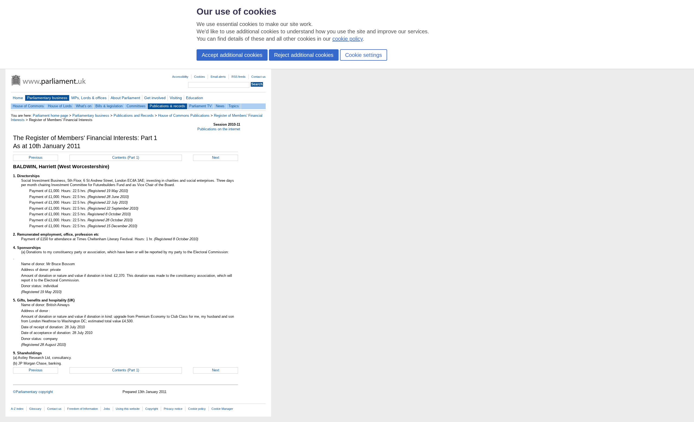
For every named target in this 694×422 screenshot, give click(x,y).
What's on (83, 106)
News (220, 106)
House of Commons (28, 106)
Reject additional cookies (303, 55)
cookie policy (347, 39)
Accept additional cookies (232, 55)
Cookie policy (197, 408)
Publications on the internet (218, 129)
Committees (136, 106)
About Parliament (125, 98)
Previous (36, 157)
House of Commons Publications (184, 115)
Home (18, 98)
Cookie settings (363, 55)
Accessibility (180, 76)
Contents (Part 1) (125, 157)
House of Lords (60, 106)
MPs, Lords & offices (89, 98)
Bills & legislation (109, 106)
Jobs (107, 408)
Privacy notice (173, 408)
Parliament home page (50, 115)
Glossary (35, 408)
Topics (234, 106)
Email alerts (218, 76)
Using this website (128, 408)
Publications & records (167, 106)
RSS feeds (239, 76)
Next (215, 157)
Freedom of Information (82, 408)
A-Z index (17, 408)
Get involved (155, 98)
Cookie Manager (222, 408)
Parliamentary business (47, 98)
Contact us (258, 76)
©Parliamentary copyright (33, 392)
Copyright (151, 408)
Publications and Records (134, 115)
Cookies (199, 76)
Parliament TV (200, 106)
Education (194, 98)
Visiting (176, 98)
